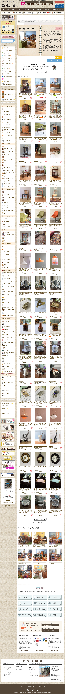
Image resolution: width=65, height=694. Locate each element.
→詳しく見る (59, 680)
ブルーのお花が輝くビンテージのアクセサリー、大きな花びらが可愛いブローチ (55, 402)
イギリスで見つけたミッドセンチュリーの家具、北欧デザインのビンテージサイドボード (55, 94)
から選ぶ (6, 47)
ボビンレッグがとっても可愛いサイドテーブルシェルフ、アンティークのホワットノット (25, 160)
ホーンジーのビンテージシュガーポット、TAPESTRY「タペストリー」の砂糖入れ (55, 357)
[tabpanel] (27, 39)
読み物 (39, 9)
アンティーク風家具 (42, 12)
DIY (5, 675)
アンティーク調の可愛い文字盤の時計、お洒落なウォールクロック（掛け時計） (40, 468)
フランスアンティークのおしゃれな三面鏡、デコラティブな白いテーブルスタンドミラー (55, 292)
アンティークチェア (7, 12)
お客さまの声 (19, 666)
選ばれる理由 (31, 668)
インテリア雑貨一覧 (7, 318)
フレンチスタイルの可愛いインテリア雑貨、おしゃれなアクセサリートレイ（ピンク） (40, 489)
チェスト (7, 668)
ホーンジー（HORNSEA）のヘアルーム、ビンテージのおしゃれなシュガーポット (25, 335)
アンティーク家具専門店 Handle (35, 663)
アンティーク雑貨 (27, 12)
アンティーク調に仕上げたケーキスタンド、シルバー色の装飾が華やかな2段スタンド (40, 511)
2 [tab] (27, 51)
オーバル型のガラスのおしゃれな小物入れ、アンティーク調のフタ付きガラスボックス (55, 511)
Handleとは (31, 667)
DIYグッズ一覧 (6, 374)
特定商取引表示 (31, 686)
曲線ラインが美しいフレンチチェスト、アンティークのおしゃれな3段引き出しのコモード (40, 116)
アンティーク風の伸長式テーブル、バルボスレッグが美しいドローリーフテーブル (25, 181)
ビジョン (31, 666)
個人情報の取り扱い (41, 686)
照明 (34, 12)
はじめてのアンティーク (29, 9)
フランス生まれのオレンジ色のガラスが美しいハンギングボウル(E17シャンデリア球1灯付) (25, 424)
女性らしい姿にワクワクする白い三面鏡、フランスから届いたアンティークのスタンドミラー (40, 292)
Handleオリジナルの (8, 97)
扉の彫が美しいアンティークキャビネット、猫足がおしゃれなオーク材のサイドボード (25, 138)
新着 (8, 9)
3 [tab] (29, 51)
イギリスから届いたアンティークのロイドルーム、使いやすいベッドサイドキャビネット (55, 138)
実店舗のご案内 (54, 666)
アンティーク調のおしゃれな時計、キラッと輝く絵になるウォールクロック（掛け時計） (25, 468)
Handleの (8, 94)
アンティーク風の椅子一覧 (8, 216)
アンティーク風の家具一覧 (8, 189)
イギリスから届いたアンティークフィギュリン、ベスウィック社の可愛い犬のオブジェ (25, 380)
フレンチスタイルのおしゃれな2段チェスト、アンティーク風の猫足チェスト (40, 181)
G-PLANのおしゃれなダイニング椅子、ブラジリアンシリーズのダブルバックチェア (25, 203)
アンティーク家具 (17, 12)
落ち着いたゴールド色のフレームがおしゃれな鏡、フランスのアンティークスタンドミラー (25, 292)
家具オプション (6, 400)
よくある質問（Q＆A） (21, 669)
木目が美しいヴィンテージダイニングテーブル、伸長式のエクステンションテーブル (40, 94)
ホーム (3, 9)
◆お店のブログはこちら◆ (8, 502)
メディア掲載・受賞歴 (33, 675)
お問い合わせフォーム (57, 679)
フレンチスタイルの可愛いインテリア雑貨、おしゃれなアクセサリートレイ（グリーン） (55, 489)
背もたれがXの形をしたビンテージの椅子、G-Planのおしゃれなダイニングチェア (55, 203)
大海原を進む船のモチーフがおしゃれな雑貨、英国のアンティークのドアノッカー (25, 314)
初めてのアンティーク (33, 669)
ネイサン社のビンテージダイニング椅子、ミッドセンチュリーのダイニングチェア (40, 203)
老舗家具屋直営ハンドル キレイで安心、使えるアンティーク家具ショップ (10, 4)
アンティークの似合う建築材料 (9, 89)
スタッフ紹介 (31, 674)
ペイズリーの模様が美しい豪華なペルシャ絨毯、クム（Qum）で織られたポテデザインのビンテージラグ (40, 247)
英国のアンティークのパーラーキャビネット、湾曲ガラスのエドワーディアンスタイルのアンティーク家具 (25, 94)
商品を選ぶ (5, 663)
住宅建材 (60, 12)
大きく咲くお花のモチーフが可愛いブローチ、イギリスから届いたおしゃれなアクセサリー (40, 402)
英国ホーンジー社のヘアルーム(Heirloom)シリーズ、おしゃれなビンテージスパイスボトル (40, 335)
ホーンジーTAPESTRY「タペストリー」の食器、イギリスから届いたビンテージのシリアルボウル (40, 357)
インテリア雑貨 (7, 674)
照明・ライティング (8, 673)
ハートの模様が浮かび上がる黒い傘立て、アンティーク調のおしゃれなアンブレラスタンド (25, 446)
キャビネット (8, 669)
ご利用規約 (22, 686)
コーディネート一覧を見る (55, 60)
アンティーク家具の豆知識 (6, 505)
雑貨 (50, 12)
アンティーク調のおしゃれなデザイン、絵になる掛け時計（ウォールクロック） (55, 468)
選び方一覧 (5, 45)
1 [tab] (25, 51)
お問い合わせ (61, 9)
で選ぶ (7, 58)
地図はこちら (8, 500)
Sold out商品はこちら (5, 506)
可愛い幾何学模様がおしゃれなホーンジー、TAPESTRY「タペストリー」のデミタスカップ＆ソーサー (25, 357)
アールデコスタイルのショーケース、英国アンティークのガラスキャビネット (25, 116)
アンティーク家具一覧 (7, 143)
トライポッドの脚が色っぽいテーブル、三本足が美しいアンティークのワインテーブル (40, 160)
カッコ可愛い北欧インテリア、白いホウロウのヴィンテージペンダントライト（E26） (25, 269)
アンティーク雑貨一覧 (7, 270)
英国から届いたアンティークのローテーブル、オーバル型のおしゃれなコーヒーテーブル (40, 138)
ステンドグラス (7, 670)
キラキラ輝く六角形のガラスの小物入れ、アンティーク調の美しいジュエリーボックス (25, 511)
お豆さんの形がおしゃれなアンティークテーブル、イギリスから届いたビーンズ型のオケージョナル (55, 116)
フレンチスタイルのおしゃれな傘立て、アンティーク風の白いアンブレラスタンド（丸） (40, 446)
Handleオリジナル (9, 99)
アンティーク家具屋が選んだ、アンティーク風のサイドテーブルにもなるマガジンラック (55, 181)
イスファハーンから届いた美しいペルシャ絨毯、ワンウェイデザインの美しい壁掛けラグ (25, 247)
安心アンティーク (17, 9)
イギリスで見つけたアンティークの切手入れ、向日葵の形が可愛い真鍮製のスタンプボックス (55, 314)
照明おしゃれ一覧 (6, 243)
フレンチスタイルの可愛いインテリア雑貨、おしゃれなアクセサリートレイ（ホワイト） (25, 489)
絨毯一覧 (4, 229)
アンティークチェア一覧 (7, 106)
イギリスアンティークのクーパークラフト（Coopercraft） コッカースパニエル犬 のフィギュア (55, 380)
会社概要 (45, 9)
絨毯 (54, 12)
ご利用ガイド (53, 9)
